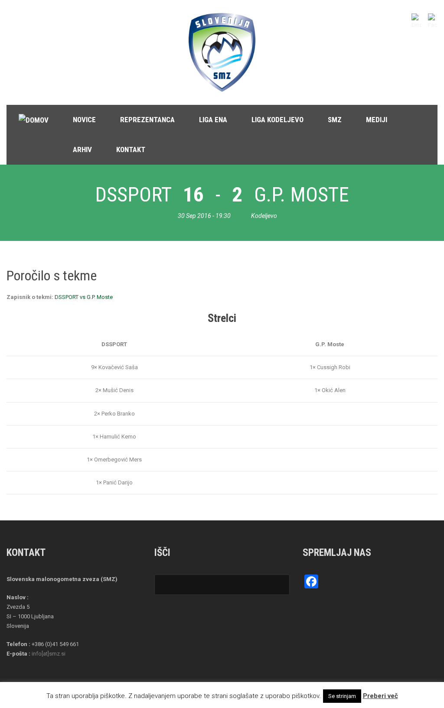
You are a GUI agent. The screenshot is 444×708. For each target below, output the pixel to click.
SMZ (335, 119)
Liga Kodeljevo (277, 119)
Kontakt (130, 149)
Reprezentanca (147, 119)
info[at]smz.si (48, 653)
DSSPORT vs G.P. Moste (84, 297)
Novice (84, 119)
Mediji (376, 119)
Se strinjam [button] (342, 696)
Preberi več (380, 696)
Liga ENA (213, 119)
